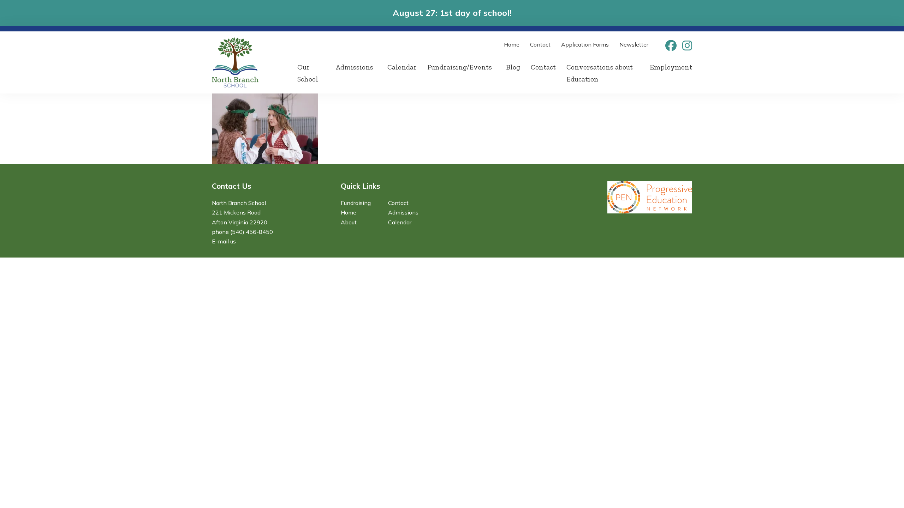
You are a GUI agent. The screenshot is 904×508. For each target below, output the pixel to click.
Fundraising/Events (459, 67)
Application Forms (585, 44)
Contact (540, 44)
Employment (671, 67)
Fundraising (356, 202)
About (349, 222)
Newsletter (633, 44)
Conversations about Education (599, 73)
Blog (513, 67)
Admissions (354, 67)
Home (511, 44)
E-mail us (224, 241)
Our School (307, 73)
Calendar (402, 67)
